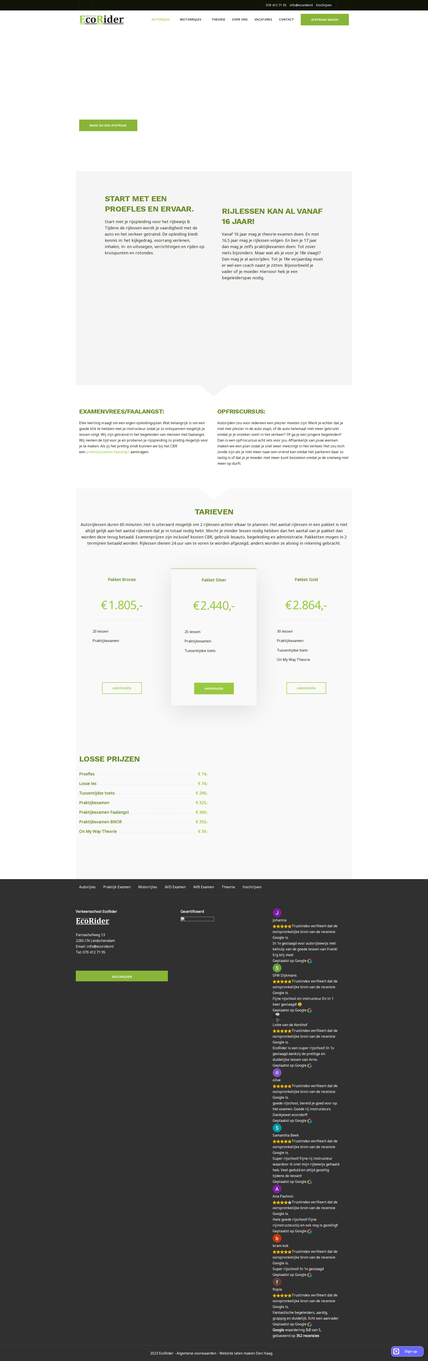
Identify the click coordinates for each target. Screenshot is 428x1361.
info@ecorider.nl (301, 5)
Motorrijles (191, 19)
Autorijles (161, 19)
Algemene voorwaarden (196, 1353)
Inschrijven (324, 5)
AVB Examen (203, 886)
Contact (286, 19)
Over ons (240, 19)
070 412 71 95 (276, 5)
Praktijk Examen (117, 886)
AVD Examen (175, 886)
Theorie (218, 19)
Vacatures (263, 19)
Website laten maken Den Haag (245, 1353)
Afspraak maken (324, 20)
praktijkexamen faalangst (108, 451)
